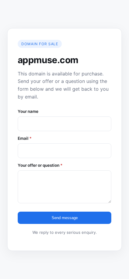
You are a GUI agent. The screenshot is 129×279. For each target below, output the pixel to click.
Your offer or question (40, 165)
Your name (28, 111)
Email (25, 138)
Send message (65, 218)
